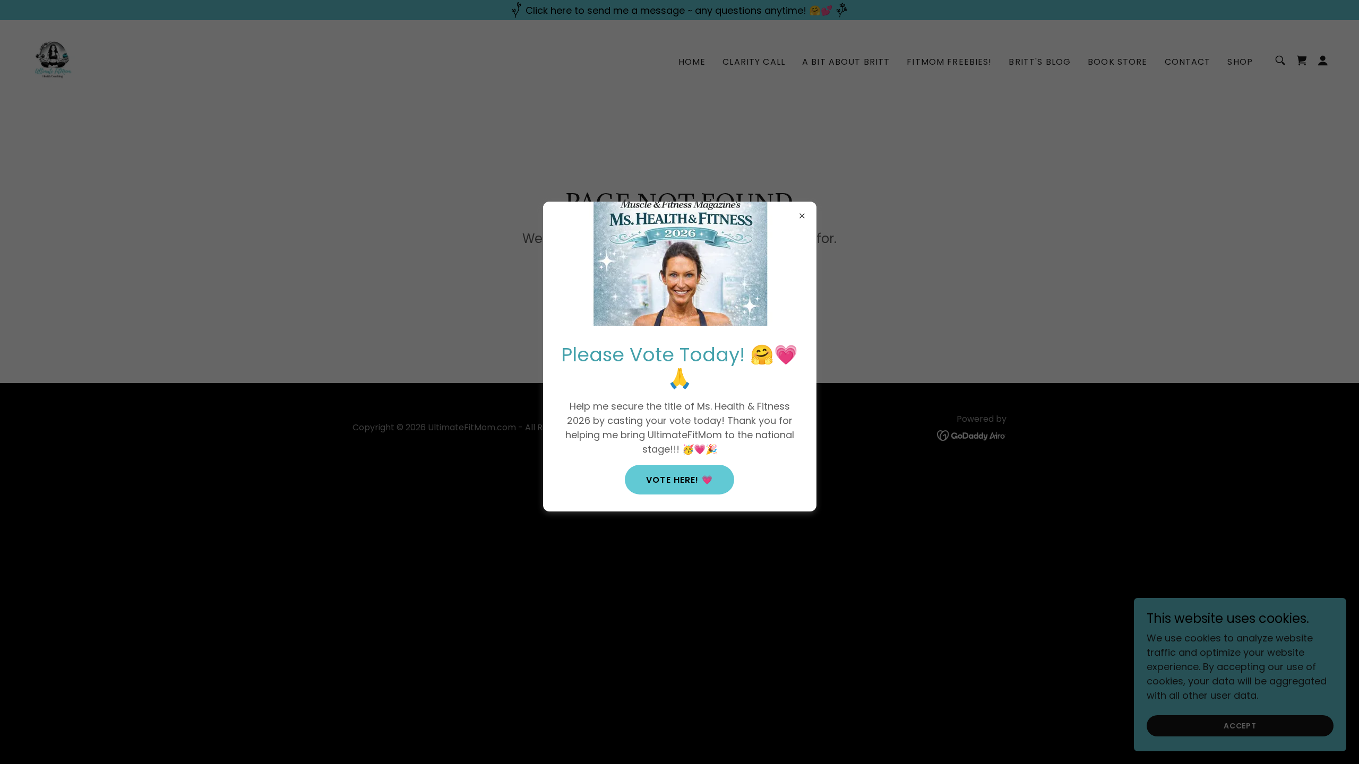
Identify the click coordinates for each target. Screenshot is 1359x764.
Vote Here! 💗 (679, 480)
